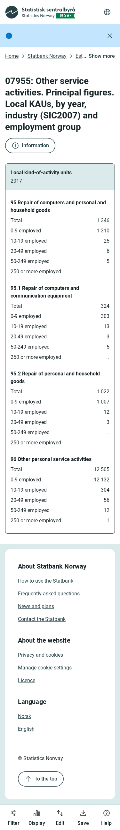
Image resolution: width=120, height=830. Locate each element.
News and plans (36, 606)
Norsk (24, 716)
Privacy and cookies (40, 655)
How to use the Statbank (45, 581)
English (26, 729)
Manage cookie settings (45, 668)
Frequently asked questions (49, 594)
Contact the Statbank (42, 619)
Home (12, 56)
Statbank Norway (47, 56)
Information (35, 145)
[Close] (110, 36)
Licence (26, 680)
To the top (46, 779)
